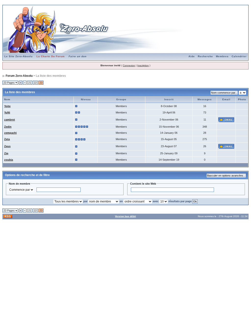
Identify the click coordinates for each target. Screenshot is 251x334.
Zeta (7, 139)
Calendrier (239, 56)
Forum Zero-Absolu (19, 76)
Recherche (205, 56)
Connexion (129, 65)
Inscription (143, 65)
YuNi (7, 112)
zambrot (9, 119)
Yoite (7, 106)
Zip (6, 153)
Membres (222, 56)
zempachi (10, 132)
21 (29, 82)
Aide (191, 56)
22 (35, 82)
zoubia (8, 159)
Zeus (7, 146)
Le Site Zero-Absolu (18, 56)
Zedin (8, 126)
